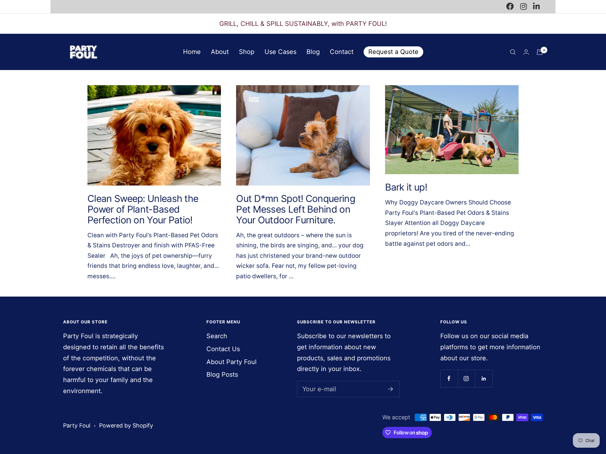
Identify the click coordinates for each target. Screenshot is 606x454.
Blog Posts (222, 374)
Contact (342, 52)
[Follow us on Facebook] (449, 378)
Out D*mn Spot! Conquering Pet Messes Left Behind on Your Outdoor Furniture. (295, 209)
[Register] (390, 389)
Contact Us (223, 349)
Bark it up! (406, 187)
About (220, 52)
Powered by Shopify (126, 425)
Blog (313, 52)
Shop (246, 52)
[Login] (526, 52)
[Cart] (540, 52)
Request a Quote (393, 52)
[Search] (513, 52)
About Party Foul (231, 362)
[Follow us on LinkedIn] (483, 378)
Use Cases (280, 52)
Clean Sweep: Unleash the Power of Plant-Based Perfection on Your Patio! (142, 209)
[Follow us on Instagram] (466, 378)
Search (216, 336)
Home (192, 52)
